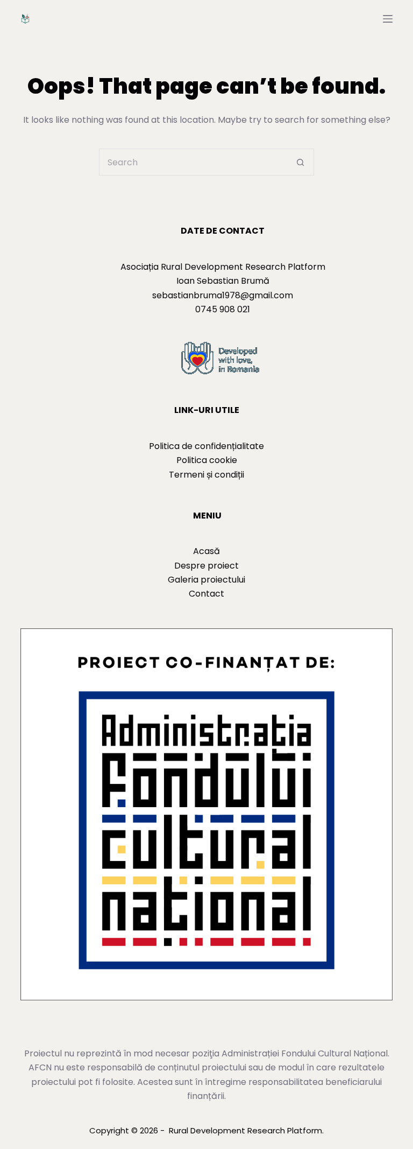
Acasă (206, 551)
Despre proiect (206, 565)
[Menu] (388, 19)
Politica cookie (206, 460)
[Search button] (300, 162)
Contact (206, 593)
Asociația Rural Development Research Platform (222, 267)
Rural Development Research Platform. (246, 1130)
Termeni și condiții (206, 474)
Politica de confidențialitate (206, 446)
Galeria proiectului (206, 579)
